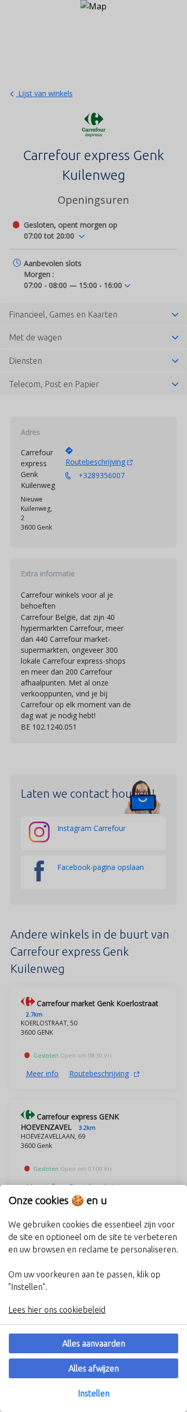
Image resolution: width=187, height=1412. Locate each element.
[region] (93, 1298)
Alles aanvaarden (93, 1343)
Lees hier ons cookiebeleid (56, 1309)
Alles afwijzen (94, 1368)
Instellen (94, 1393)
